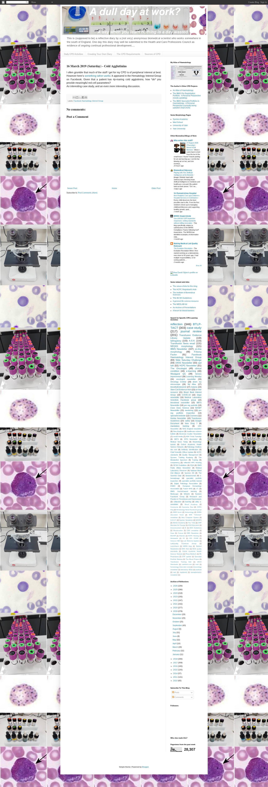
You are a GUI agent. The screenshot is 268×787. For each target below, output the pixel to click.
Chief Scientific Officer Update (181, 452)
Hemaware (174, 538)
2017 (175, 663)
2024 (175, 593)
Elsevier (182, 536)
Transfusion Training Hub (180, 562)
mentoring (189, 410)
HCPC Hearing (193, 536)
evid (197, 564)
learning (188, 502)
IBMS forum (177, 512)
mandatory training (179, 426)
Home (114, 188)
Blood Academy (191, 504)
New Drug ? (191, 423)
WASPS (198, 520)
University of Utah (180, 125)
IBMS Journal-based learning (183, 491)
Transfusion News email (182, 343)
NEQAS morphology (181, 346)
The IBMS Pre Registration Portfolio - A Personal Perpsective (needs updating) (187, 95)
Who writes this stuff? (183, 140)
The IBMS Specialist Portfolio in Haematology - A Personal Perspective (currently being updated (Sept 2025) (186, 104)
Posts (176, 692)
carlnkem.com (187, 564)
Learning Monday (193, 376)
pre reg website (190, 405)
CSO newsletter (193, 530)
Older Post (156, 188)
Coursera (194, 416)
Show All (198, 265)
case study (194, 327)
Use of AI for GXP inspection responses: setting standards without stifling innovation (185, 220)
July (174, 632)
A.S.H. (192, 340)
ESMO (172, 486)
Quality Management (190, 455)
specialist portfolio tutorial (191, 481)
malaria (194, 387)
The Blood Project (192, 559)
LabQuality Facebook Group (183, 543)
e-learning (191, 371)
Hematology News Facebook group (188, 510)
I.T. (197, 489)
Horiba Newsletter (178, 418)
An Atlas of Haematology (183, 90)
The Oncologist (178, 368)
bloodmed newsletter (180, 403)
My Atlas (192, 384)
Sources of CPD (152, 54)
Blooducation (178, 530)
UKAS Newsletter (183, 363)
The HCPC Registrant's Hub (184, 289)
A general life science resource (186, 301)
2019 (175, 611)
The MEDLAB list (180, 304)
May (175, 640)
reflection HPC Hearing (193, 463)
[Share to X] (80, 97)
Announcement (175, 528)
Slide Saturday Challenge (188, 360)
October (176, 622)
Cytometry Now (187, 507)
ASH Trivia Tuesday (193, 436)
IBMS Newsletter (178, 349)
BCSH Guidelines (180, 465)
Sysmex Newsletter (186, 520)
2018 (175, 659)
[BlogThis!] (77, 97)
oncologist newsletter (186, 379)
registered (183, 572)
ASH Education (193, 525)
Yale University (179, 129)
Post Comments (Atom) (87, 193)
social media (178, 436)
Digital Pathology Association (186, 483)
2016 (175, 666)
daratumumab (190, 476)
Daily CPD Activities (73, 54)
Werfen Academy (179, 523)
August (176, 629)
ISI (184, 538)
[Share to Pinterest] (85, 97)
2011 (175, 677)
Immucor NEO (175, 541)
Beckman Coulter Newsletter (190, 434)
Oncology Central (178, 382)
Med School (178, 122)
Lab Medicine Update (191, 541)
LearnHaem (174, 546)
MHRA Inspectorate (182, 216)
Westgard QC (178, 374)
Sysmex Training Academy (181, 457)
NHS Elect (185, 549)
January (176, 654)
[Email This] (74, 97)
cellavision (177, 502)
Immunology (189, 512)
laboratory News (186, 569)
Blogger (145, 767)
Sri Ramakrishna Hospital (185, 193)
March (175, 647)
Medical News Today (179, 442)
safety (187, 421)
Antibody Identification (189, 449)
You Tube (191, 523)
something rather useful (97, 76)
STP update (186, 556)
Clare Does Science (179, 408)
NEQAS (187, 494)
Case (172, 533)
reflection (176, 324)
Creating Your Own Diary (100, 54)
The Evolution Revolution (183, 248)
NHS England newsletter (191, 429)
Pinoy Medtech (191, 554)
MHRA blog (187, 546)
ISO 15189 (193, 538)
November (177, 618)
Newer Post (72, 188)
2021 (175, 604)
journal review (191, 331)
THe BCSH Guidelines (182, 298)
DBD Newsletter (193, 533)
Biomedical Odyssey (183, 170)
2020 (175, 608)
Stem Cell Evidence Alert (180, 390)
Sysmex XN (189, 473)
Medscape (174, 494)
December (177, 614)
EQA (192, 465)
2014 (175, 673)
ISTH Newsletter (191, 439)
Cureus (180, 533)
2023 (175, 597)
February (177, 651)
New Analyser (178, 431)
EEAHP (173, 536)
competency (175, 463)
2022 (175, 600)
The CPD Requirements (128, 54)
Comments (174, 507)
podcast (198, 569)
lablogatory (175, 340)
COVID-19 (186, 395)
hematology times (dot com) (180, 567)
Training (195, 460)
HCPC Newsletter (188, 365)
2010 (175, 681)
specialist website (177, 416)
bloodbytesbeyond (178, 387)
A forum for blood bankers (183, 311)
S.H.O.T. (173, 520)
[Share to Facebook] (83, 97)
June (175, 636)
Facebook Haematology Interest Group (88, 101)
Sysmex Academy (180, 119)
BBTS (176, 439)
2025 (175, 589)
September (177, 625)
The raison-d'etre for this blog (185, 286)
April (175, 643)
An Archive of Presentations (184, 307)
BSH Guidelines (195, 528)
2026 (175, 586)
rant (174, 572)
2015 (175, 670)
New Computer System (190, 517)
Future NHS (187, 489)
